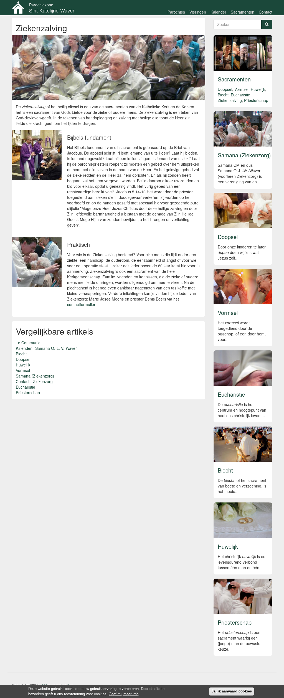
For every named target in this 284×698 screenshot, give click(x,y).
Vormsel (23, 370)
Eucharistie (25, 387)
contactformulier (81, 304)
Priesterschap (28, 392)
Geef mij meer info (123, 693)
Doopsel (23, 359)
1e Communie (28, 342)
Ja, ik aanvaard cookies (232, 691)
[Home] (20, 7)
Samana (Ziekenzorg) (35, 376)
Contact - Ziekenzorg (34, 381)
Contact (265, 12)
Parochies (176, 12)
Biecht (21, 353)
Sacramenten (242, 12)
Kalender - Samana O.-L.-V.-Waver (46, 348)
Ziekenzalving (230, 100)
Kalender (218, 12)
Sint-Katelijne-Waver (51, 10)
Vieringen (197, 12)
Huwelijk (23, 365)
